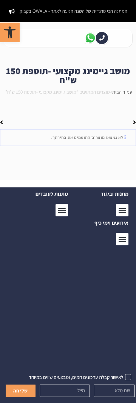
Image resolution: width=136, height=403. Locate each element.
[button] (122, 239)
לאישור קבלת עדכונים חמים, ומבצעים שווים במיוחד (76, 377)
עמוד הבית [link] (122, 92)
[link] (10, 32)
